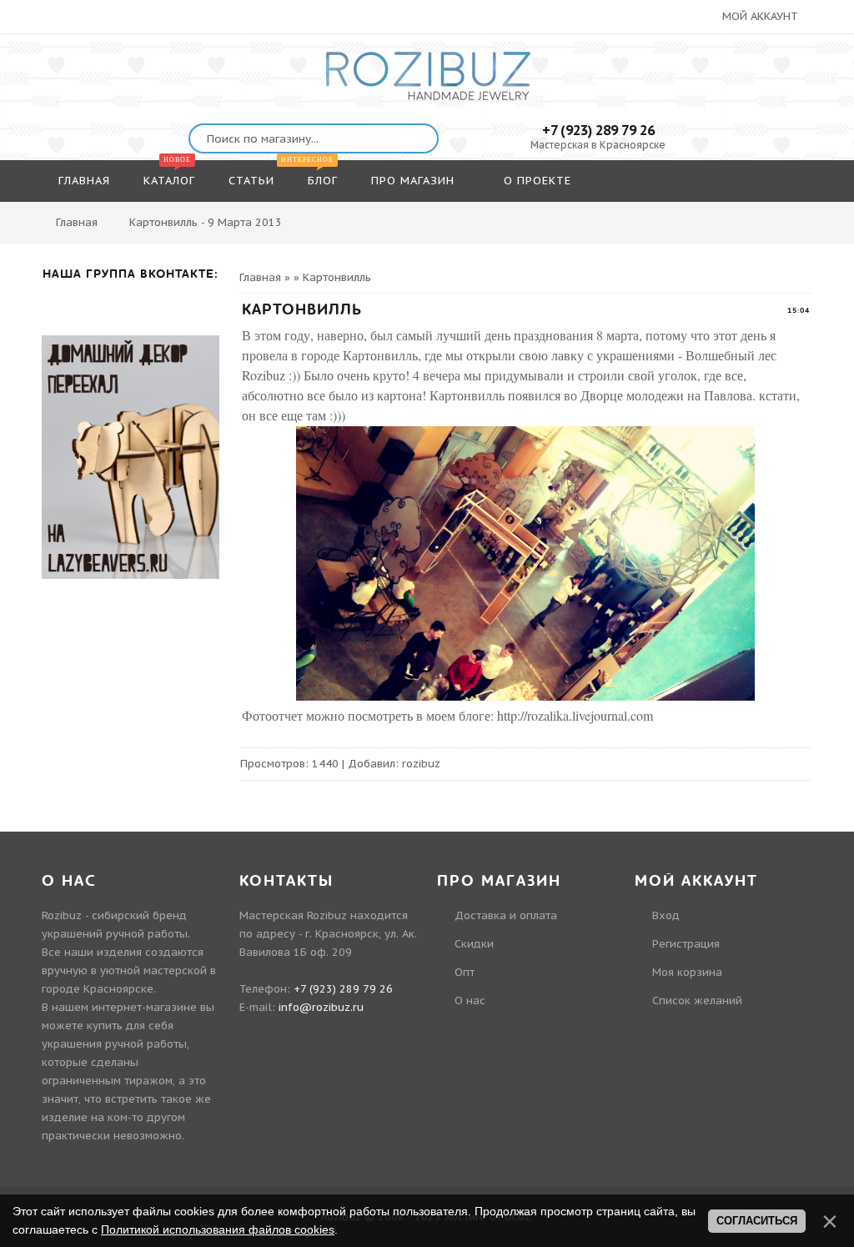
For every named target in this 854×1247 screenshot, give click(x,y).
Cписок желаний (697, 1000)
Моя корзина (687, 972)
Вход (666, 915)
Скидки (474, 944)
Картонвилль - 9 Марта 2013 (205, 222)
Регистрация (686, 944)
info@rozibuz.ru (321, 1007)
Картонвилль (337, 277)
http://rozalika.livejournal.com (575, 715)
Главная (77, 222)
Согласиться (756, 1220)
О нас (470, 1000)
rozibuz (421, 764)
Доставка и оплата (506, 915)
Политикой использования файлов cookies (217, 1229)
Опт (465, 972)
